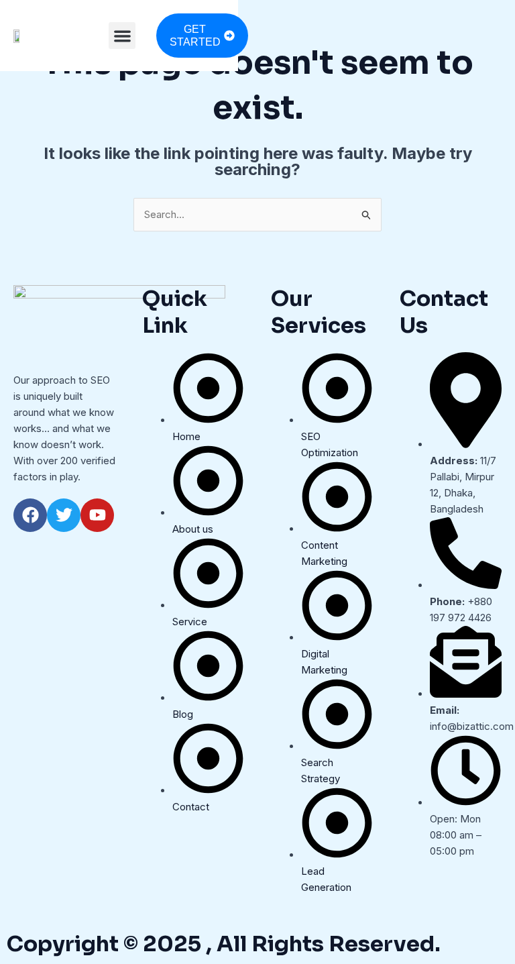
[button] (122, 36)
